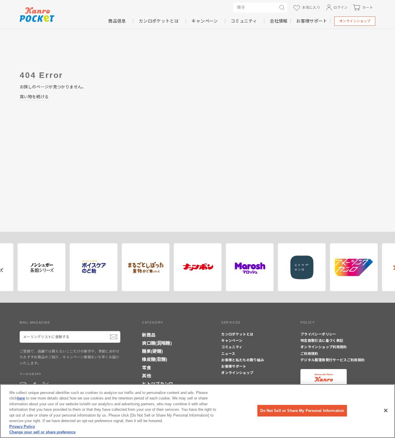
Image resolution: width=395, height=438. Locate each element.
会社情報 (278, 21)
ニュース (228, 354)
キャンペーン (204, 21)
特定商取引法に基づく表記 (321, 341)
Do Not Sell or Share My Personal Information (302, 410)
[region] (197, 411)
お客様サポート (311, 21)
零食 (146, 367)
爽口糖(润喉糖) (157, 343)
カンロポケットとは (159, 21)
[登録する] (113, 336)
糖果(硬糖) (152, 351)
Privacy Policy (22, 426)
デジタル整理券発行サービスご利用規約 (332, 360)
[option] (68, 267)
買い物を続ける (34, 96)
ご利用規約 (309, 354)
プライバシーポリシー (318, 334)
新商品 (148, 335)
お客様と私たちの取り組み (242, 360)
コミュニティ (244, 21)
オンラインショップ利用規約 (323, 347)
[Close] (385, 410)
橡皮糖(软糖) (154, 359)
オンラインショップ (354, 21)
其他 (146, 375)
